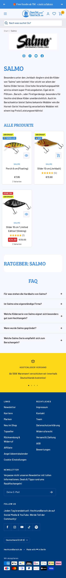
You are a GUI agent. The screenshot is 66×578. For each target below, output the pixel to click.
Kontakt (40, 413)
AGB (38, 443)
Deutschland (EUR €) (15, 540)
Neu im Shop (10, 425)
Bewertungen (43, 449)
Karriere (8, 413)
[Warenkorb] (60, 13)
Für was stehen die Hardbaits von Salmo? (25, 293)
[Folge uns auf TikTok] (29, 527)
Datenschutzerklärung (48, 425)
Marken (8, 419)
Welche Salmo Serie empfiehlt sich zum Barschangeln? (24, 340)
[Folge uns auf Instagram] (14, 527)
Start (6, 31)
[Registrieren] (51, 492)
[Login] (48, 13)
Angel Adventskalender (16, 453)
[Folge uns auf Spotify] (36, 527)
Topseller (9, 431)
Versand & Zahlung (46, 437)
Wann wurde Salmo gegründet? (20, 328)
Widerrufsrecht (44, 431)
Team (39, 419)
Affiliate (8, 447)
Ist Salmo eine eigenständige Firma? (23, 303)
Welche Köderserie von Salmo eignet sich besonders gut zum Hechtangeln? (31, 315)
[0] (54, 13)
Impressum (42, 407)
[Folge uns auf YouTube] (21, 527)
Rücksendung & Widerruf (12, 439)
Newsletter (10, 407)
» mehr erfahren (45, 4)
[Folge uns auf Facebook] (7, 527)
